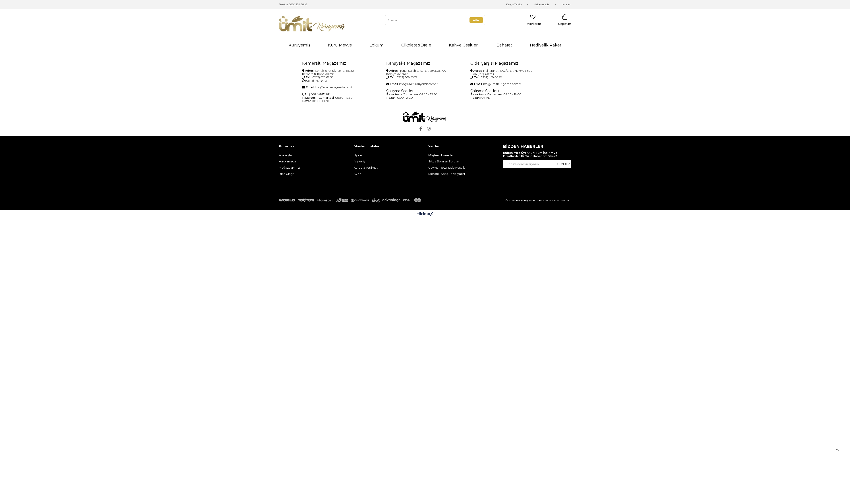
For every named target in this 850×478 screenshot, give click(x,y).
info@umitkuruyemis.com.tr (334, 87)
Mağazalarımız (289, 167)
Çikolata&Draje (416, 45)
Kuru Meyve (340, 45)
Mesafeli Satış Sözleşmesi (446, 173)
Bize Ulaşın (286, 173)
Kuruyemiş (299, 45)
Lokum (377, 45)
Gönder (563, 164)
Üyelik (358, 155)
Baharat (504, 45)
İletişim (566, 4)
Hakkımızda (541, 4)
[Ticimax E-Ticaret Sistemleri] (425, 214)
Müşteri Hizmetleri (441, 155)
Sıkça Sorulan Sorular (443, 161)
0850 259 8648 (298, 4)
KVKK (357, 173)
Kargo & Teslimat (366, 167)
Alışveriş (359, 161)
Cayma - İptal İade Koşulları (447, 167)
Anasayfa (285, 155)
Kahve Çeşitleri (464, 45)
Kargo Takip (514, 4)
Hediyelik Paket (545, 45)
